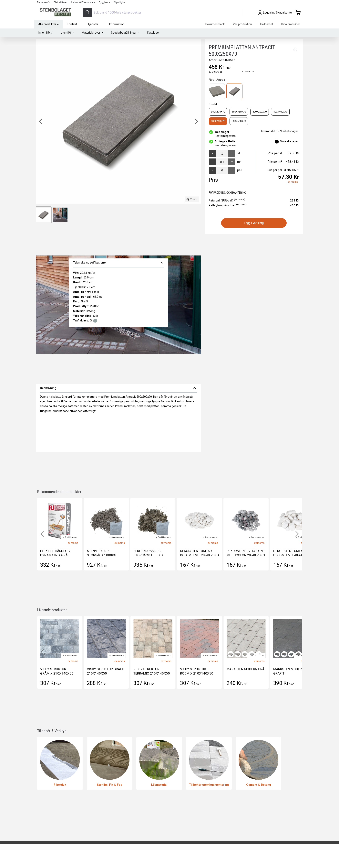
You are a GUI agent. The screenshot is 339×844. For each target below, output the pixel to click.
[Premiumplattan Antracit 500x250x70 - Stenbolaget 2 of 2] (60, 215)
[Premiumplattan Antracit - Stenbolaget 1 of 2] (43, 215)
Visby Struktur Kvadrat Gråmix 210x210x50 (287, 673)
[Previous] (41, 121)
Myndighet (120, 2)
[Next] (196, 121)
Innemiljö (44, 32)
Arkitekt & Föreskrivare (82, 2)
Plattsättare (60, 2)
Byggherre (104, 2)
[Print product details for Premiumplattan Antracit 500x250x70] (295, 49)
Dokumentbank (215, 24)
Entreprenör (43, 2)
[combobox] (162, 12)
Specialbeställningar (124, 32)
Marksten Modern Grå (199, 669)
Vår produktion (242, 24)
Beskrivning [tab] (118, 388)
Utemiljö (66, 32)
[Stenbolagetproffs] (56, 12)
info (95, 320)
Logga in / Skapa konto (277, 12)
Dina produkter (290, 24)
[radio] (217, 91)
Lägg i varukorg (254, 223)
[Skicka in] (87, 12)
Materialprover (91, 32)
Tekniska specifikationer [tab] (118, 262)
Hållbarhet (266, 24)
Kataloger (153, 32)
